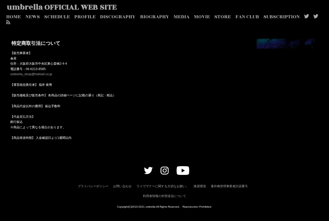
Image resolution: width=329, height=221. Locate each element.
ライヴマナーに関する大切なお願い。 (162, 186)
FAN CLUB (247, 17)
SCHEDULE (57, 17)
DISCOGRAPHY (117, 17)
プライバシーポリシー (93, 186)
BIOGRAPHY (154, 17)
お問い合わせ (122, 186)
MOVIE (202, 17)
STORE (222, 17)
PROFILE (85, 17)
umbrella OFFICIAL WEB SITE (62, 7)
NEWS (32, 17)
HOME (13, 17)
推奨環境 (200, 186)
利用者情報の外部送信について (164, 196)
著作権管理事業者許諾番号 (229, 186)
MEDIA (181, 17)
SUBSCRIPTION (281, 17)
